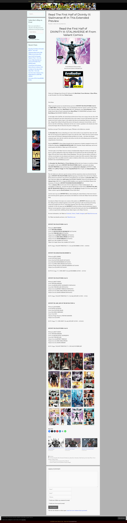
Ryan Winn (90, 457)
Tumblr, (78, 213)
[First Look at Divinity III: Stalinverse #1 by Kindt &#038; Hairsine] (56, 442)
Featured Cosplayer (41, 1)
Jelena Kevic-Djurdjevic (74, 457)
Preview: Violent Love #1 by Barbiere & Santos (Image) (60, 462)
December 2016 (57, 457)
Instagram (82, 213)
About (72, 1)
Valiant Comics (55, 459)
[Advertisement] (38, 105)
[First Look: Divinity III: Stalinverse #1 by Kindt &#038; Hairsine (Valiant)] (73, 442)
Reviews (58, 1)
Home (30, 1)
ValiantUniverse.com (92, 213)
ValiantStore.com (71, 217)
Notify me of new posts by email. (57, 503)
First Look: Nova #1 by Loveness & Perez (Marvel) (59, 461)
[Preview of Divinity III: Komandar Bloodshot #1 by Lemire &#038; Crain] (89, 442)
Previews (50, 1)
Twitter (73, 213)
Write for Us (65, 1)
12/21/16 (51, 457)
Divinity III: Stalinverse (64, 457)
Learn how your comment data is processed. (77, 510)
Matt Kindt (81, 457)
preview (85, 457)
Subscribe (32, 37)
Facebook (69, 213)
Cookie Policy (23, 519)
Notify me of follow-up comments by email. (59, 500)
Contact (79, 1)
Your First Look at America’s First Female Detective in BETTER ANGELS (35, 74)
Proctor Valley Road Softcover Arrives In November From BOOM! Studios (34, 61)
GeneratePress (73, 521)
